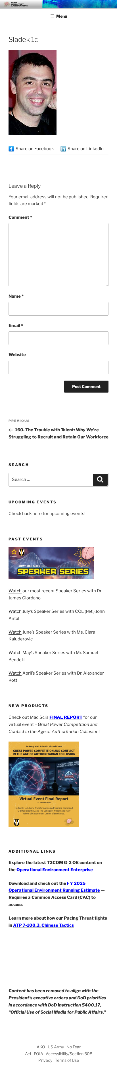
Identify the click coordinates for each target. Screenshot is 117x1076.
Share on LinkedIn (86, 148)
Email (16, 325)
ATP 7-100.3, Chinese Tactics (43, 925)
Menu (61, 16)
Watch (15, 590)
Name (16, 296)
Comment (20, 217)
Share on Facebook (35, 148)
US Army (56, 1046)
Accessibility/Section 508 (69, 1053)
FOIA (38, 1053)
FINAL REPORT (65, 717)
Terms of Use (67, 1060)
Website (17, 354)
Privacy (45, 1060)
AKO (41, 1046)
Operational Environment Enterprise (54, 869)
